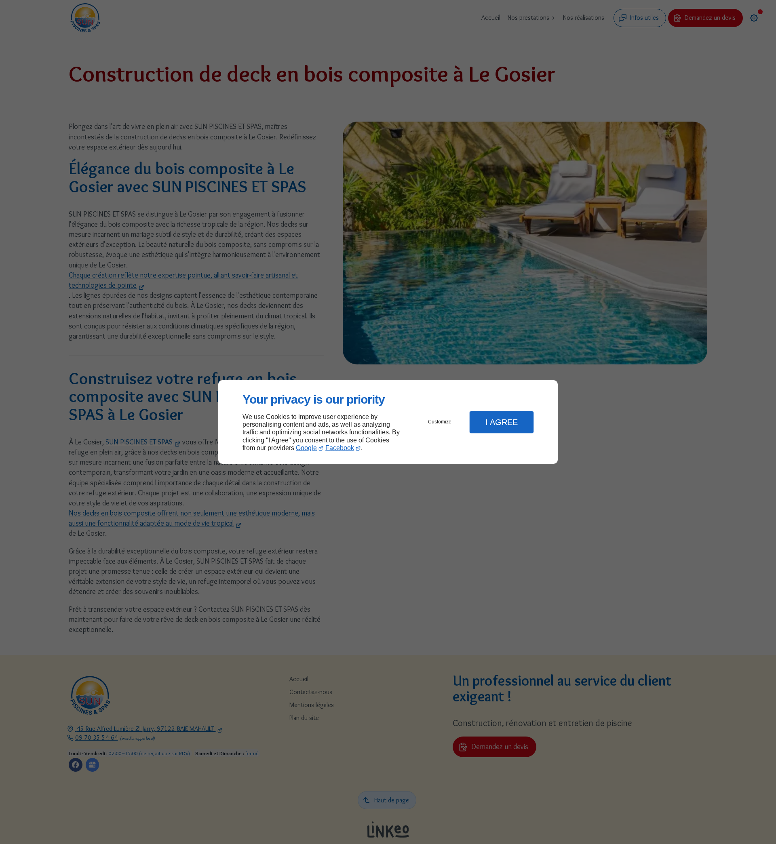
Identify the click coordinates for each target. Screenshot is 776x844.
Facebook (339, 447)
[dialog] (388, 422)
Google (306, 447)
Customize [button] (439, 422)
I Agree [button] (501, 422)
